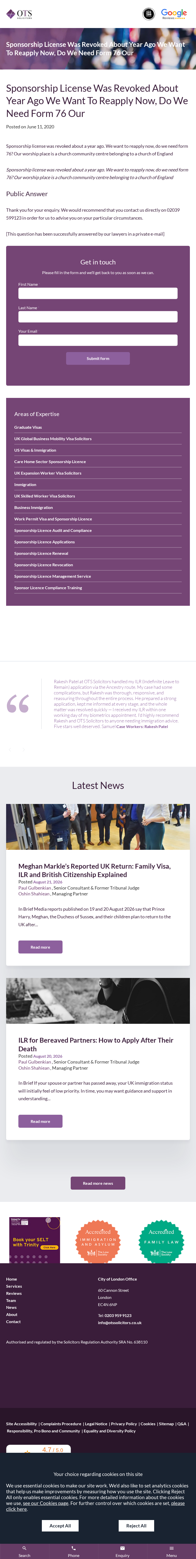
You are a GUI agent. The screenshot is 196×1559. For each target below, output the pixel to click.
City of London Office (117, 1278)
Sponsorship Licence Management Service (52, 576)
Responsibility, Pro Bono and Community (43, 1430)
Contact (13, 1321)
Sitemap (166, 1423)
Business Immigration (33, 507)
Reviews (14, 1293)
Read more (40, 947)
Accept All (60, 1525)
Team (11, 1300)
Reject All (136, 1525)
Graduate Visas (28, 427)
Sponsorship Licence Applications (44, 541)
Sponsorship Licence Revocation (43, 564)
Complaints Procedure (61, 1423)
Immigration (25, 484)
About (11, 1314)
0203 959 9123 (118, 1315)
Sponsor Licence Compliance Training (48, 587)
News (11, 1307)
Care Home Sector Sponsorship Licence (50, 461)
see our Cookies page (45, 1503)
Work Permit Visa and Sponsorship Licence (53, 518)
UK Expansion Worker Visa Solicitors (47, 473)
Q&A (181, 1423)
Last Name (27, 307)
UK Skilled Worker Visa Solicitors (44, 495)
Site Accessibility (21, 1423)
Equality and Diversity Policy (110, 1430)
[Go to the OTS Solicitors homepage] (19, 14)
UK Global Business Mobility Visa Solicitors (53, 438)
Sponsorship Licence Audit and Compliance (53, 530)
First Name (28, 284)
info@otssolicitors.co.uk (120, 1322)
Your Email (27, 331)
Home (11, 1278)
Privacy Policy (124, 1423)
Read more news (98, 1183)
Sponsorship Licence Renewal (41, 553)
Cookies (148, 1423)
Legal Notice (96, 1423)
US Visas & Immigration (35, 450)
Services (14, 1286)
